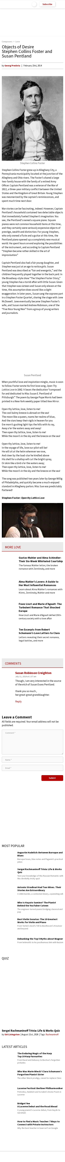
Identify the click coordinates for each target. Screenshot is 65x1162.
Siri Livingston (12, 1034)
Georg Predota (12, 65)
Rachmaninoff (52, 1034)
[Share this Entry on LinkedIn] (46, 1156)
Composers (7, 41)
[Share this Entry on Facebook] (27, 1156)
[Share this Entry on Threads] (55, 1156)
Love (17, 41)
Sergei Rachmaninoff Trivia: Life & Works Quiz (31, 1030)
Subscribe (47, 4)
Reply (18, 701)
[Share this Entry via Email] (8, 1156)
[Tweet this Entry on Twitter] (37, 1156)
